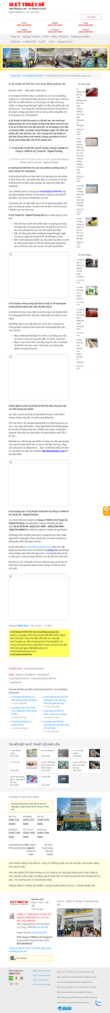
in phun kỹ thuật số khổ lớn (43, 678)
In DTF (42, 42)
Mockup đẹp (73, 982)
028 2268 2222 (39, 932)
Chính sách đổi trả (41, 980)
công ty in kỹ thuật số (25, 674)
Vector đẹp (90, 972)
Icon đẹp (81, 982)
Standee (86, 1002)
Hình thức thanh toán (42, 984)
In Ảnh (45, 36)
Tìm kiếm (91, 17)
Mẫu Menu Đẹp (74, 992)
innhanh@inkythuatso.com (38, 547)
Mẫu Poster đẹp (90, 987)
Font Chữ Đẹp (78, 1002)
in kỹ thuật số (42, 674)
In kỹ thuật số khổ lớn (33, 76)
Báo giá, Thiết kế (31, 36)
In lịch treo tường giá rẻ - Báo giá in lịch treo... (17, 779)
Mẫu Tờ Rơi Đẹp (86, 992)
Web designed (15, 971)
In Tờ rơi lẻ (14, 762)
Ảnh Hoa (83, 977)
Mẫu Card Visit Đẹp (77, 987)
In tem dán (45, 777)
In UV (51, 42)
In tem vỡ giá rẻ (48, 750)
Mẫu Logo (60, 977)
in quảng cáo (15, 682)
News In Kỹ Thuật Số (79, 972)
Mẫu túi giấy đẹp (92, 997)
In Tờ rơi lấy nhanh (78, 751)
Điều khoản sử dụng (41, 971)
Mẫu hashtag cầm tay (65, 1002)
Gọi (106, 513)
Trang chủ (15, 36)
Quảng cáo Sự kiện (80, 36)
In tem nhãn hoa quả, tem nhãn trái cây (80, 765)
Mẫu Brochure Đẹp (79, 997)
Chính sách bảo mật (41, 975)
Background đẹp (63, 982)
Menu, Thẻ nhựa (60, 36)
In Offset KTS (29, 42)
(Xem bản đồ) (41, 927)
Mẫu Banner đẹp (63, 992)
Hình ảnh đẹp (69, 977)
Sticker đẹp (88, 982)
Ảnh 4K (77, 977)
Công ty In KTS (64, 42)
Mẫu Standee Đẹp (63, 987)
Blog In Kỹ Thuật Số (64, 972)
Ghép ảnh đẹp (91, 977)
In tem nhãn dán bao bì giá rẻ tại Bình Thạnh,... (48, 765)
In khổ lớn (15, 42)
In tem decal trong (15, 751)
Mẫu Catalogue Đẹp (64, 997)
